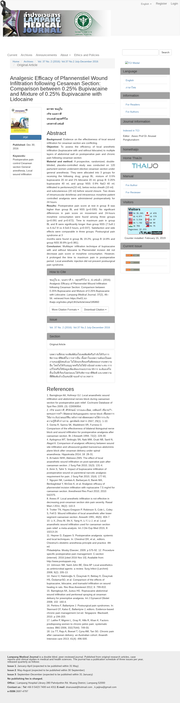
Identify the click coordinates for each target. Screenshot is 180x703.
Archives (26, 55)
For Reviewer (133, 192)
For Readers (133, 104)
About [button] (64, 55)
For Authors (132, 111)
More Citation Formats (65, 309)
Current (12, 55)
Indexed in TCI (131, 130)
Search (165, 52)
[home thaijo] (145, 165)
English (130, 80)
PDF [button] (25, 137)
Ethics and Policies (86, 55)
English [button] (145, 3)
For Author (131, 185)
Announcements (46, 55)
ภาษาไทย (131, 87)
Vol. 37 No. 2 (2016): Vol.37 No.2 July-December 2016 (68, 61)
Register (161, 3)
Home (16, 61)
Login (174, 3)
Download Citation (94, 309)
